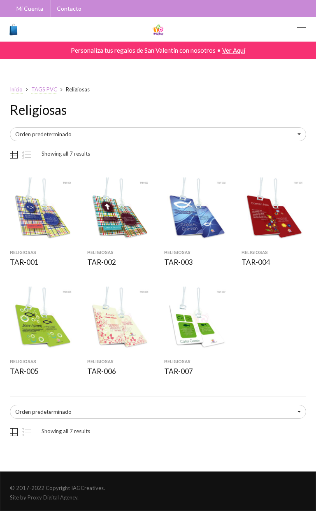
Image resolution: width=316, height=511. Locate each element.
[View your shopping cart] (12, 29)
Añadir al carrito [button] (42, 239)
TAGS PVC (44, 89)
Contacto (69, 8)
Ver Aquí (233, 50)
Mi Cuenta (29, 8)
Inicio (16, 89)
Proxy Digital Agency (52, 497)
